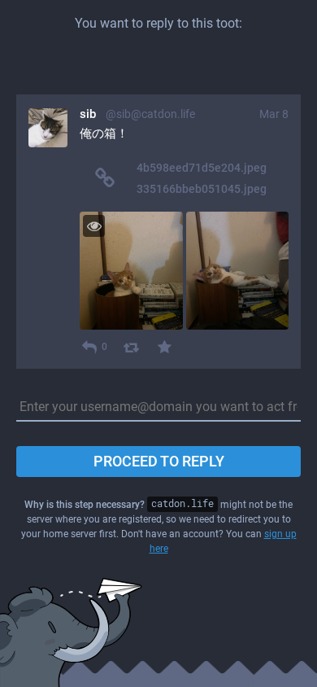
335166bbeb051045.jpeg (202, 188)
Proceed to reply (158, 461)
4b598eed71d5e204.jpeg (202, 167)
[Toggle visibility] (94, 226)
